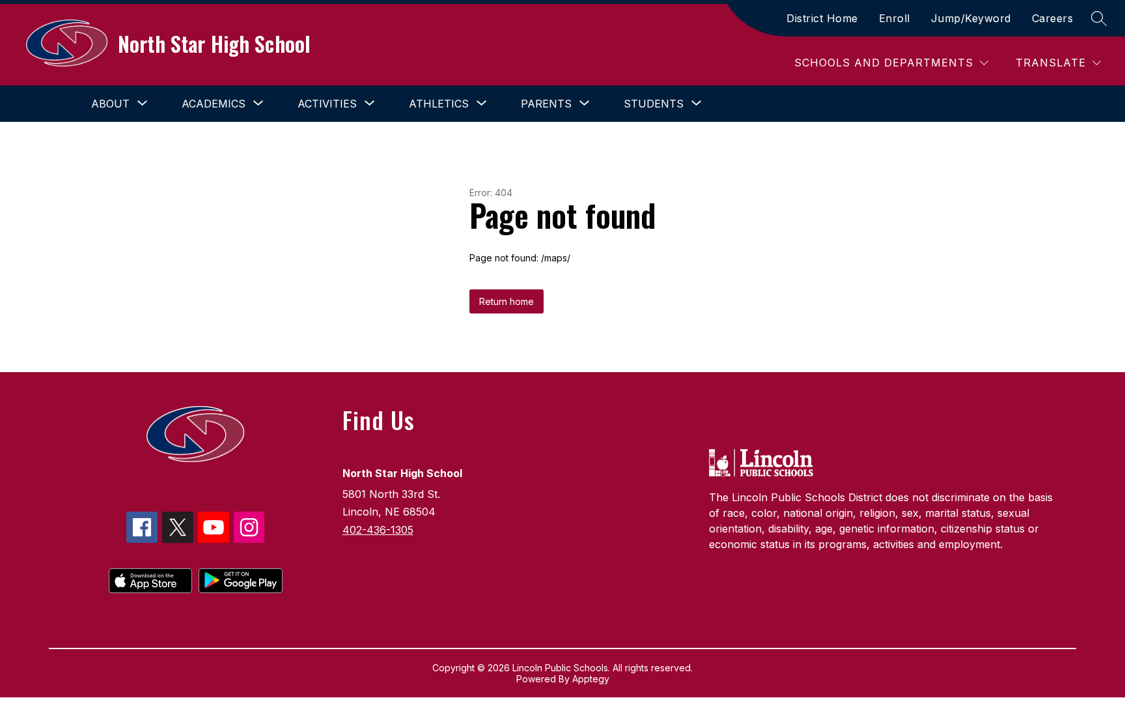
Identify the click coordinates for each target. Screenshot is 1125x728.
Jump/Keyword (971, 18)
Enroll (894, 18)
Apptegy (590, 678)
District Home (822, 18)
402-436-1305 (377, 529)
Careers (1053, 18)
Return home (506, 301)
